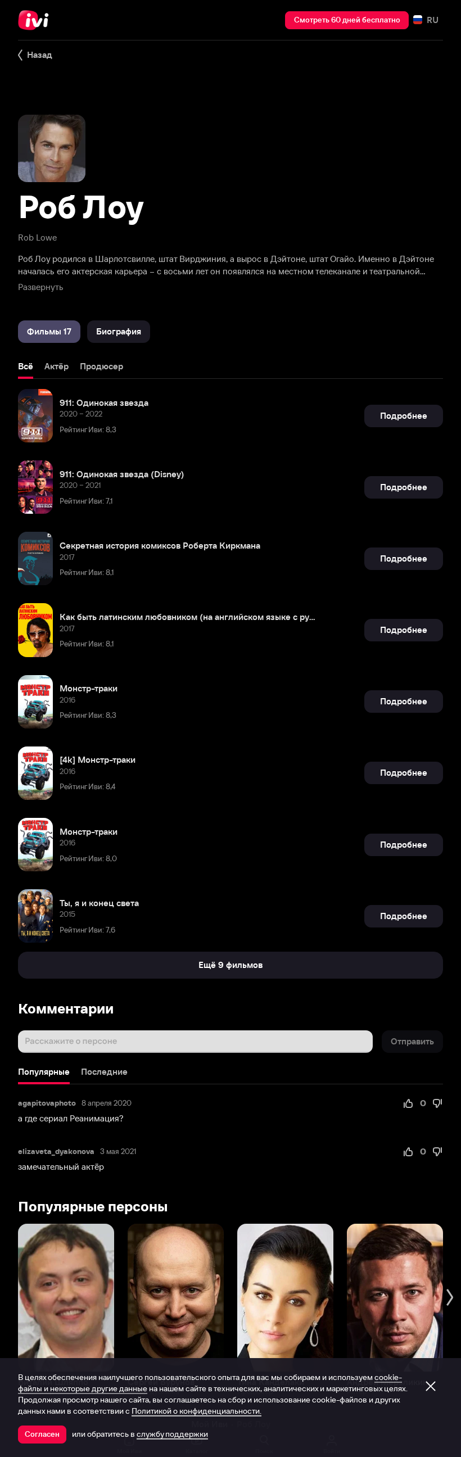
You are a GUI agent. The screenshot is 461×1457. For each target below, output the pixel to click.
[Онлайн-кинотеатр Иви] (36, 20)
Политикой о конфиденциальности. (196, 1410)
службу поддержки (172, 1433)
